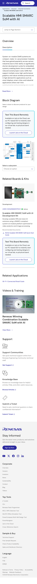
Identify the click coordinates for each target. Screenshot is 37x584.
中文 (3, 561)
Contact (5, 484)
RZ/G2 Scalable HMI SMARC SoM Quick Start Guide (19, 234)
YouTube (3, 456)
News (4, 477)
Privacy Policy (19, 570)
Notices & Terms (7, 570)
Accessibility (29, 570)
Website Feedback (15, 572)
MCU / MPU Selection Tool (10, 511)
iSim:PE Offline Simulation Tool (11, 514)
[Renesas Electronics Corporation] (12, 3)
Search (28, 3)
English (4, 557)
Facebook (13, 456)
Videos (4, 490)
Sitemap (5, 572)
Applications (6, 9)
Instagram (18, 456)
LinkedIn (22, 456)
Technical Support (8, 537)
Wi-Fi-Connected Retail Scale (13, 281)
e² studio (5, 501)
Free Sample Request (9, 540)
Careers (4, 471)
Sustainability (6, 481)
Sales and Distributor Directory (12, 547)
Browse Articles (8, 390)
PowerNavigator (7, 520)
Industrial (13, 9)
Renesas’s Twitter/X (8, 456)
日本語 (4, 564)
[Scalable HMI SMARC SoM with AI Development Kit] (18, 193)
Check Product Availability (10, 544)
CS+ (3, 504)
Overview (5, 468)
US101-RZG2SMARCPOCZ (11, 209)
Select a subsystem (9, 166)
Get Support (7, 365)
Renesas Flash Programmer (11, 507)
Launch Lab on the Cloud (18, 133)
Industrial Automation (24, 9)
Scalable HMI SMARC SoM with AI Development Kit (17, 214)
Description (7, 47)
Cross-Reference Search (10, 527)
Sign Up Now (9, 448)
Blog (3, 487)
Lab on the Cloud (7, 524)
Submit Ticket (7, 414)
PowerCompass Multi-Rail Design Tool (14, 517)
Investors (5, 474)
